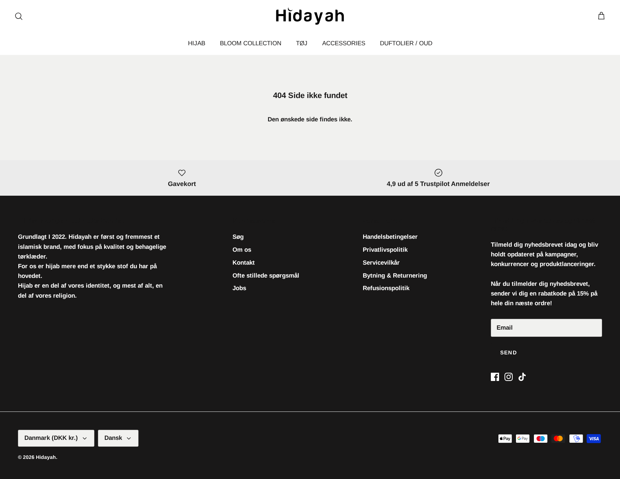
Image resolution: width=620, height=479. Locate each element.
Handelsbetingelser (390, 236)
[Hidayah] (310, 16)
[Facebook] (495, 377)
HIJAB (196, 43)
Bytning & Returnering (395, 275)
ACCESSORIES (343, 43)
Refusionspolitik (386, 288)
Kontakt (243, 262)
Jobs (239, 288)
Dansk (113, 437)
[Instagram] (508, 377)
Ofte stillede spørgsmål (265, 275)
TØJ (301, 43)
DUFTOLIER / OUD (406, 43)
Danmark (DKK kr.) (51, 437)
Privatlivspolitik (385, 249)
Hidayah (46, 457)
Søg (238, 236)
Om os (241, 249)
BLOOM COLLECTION (250, 43)
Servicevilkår (381, 262)
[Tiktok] (522, 377)
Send (508, 352)
